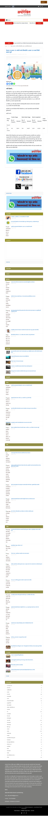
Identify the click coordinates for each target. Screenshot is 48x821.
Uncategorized (9, 685)
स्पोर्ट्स (8, 757)
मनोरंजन (8, 729)
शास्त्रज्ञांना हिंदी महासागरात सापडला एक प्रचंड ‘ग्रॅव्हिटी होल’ (20, 356)
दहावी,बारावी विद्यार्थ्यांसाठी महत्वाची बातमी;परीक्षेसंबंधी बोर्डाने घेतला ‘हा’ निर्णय (23, 669)
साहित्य (8, 753)
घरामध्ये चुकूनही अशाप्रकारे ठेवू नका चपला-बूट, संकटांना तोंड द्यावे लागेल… (22, 660)
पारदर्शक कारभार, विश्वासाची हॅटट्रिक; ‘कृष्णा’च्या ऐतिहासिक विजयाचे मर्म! (22, 623)
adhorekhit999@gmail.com (13, 795)
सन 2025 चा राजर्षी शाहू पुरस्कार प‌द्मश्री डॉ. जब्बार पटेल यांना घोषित (21, 580)
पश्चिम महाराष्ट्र (9, 724)
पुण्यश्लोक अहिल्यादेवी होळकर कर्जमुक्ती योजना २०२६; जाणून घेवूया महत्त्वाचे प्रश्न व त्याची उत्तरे (25, 607)
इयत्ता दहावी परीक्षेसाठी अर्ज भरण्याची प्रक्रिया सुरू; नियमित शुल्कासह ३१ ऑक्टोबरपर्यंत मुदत (25, 221)
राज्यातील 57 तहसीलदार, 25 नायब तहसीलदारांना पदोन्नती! (20, 216)
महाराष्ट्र (8, 731)
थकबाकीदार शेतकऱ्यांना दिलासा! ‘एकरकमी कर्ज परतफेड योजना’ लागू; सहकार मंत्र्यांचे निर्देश (25, 329)
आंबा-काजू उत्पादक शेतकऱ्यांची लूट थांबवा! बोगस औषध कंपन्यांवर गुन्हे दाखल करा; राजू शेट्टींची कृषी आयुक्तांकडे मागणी (26, 311)
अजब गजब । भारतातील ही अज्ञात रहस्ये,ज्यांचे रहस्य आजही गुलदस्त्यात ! (21, 366)
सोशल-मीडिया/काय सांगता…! (11, 755)
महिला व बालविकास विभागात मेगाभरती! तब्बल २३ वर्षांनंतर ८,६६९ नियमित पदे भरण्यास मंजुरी (25, 427)
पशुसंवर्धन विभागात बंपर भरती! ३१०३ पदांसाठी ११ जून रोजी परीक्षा (21, 397)
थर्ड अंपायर (8, 709)
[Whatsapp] (14, 84)
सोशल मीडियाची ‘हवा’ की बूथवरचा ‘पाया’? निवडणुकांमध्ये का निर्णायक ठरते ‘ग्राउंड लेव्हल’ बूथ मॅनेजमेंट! (26, 646)
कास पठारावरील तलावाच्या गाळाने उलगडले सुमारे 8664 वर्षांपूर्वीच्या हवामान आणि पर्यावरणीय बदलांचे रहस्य (26, 351)
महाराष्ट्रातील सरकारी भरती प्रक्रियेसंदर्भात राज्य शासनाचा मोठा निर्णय (21, 422)
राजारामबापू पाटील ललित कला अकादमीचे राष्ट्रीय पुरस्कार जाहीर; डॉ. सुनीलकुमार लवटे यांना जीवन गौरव (26, 530)
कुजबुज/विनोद (9, 703)
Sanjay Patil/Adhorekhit (13, 54)
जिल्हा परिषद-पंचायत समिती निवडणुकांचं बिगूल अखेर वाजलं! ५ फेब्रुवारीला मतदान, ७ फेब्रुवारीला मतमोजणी (29, 23)
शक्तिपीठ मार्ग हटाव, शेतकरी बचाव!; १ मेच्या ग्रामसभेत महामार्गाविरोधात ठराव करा (23, 296)
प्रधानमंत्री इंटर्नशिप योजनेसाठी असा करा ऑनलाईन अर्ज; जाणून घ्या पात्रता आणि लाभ (23, 408)
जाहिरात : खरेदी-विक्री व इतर (11, 707)
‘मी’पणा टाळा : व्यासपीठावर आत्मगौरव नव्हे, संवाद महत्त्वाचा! (20, 553)
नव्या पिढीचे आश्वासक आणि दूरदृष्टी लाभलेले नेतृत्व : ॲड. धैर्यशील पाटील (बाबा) (23, 594)
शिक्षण (8, 748)
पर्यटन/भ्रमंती (9, 722)
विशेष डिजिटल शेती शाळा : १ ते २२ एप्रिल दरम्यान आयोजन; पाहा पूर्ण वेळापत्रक (22, 334)
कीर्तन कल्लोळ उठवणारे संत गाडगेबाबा (17, 665)
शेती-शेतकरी (8, 750)
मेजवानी (8, 735)
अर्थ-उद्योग (8, 694)
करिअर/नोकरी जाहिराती (10, 700)
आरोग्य (8, 698)
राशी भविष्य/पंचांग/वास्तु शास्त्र (11, 737)
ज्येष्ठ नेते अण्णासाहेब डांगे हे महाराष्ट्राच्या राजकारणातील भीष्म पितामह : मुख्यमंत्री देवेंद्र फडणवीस (25, 484)
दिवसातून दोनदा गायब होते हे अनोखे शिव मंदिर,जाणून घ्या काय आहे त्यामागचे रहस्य (23, 371)
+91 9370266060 (12, 798)
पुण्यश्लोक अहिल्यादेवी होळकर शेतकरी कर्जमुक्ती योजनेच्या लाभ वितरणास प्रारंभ (23, 498)
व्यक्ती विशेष (8, 746)
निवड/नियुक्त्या (9, 718)
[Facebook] (7, 84)
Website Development (29, 807)
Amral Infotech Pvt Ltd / (38, 807)
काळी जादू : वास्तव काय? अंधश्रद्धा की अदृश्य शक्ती (18, 637)
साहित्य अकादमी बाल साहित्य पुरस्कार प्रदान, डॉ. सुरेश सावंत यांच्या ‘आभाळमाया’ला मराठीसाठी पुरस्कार (26, 564)
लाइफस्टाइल (8, 740)
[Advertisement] (24, 33)
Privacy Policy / (24, 808)
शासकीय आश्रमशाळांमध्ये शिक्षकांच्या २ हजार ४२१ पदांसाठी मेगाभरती (21, 226)
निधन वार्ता (8, 716)
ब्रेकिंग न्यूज (8, 727)
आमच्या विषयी (9, 696)
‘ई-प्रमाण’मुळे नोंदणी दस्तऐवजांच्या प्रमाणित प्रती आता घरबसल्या (20, 452)
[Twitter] (10, 84)
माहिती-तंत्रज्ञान (9, 733)
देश (7, 711)
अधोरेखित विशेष (9, 690)
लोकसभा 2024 (9, 744)
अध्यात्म (8, 692)
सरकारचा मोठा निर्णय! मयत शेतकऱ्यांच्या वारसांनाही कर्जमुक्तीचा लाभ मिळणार (23, 282)
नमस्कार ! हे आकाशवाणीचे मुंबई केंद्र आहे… (17, 655)
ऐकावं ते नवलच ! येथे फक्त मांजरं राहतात (17, 361)
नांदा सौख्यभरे (9, 713)
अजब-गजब (8, 687)
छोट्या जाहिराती (9, 705)
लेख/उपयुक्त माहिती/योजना (10, 742)
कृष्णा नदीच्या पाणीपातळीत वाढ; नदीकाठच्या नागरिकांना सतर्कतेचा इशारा (22, 511)
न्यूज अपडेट (8, 720)
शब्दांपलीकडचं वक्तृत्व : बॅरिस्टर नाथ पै (16, 545)
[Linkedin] (12, 84)
